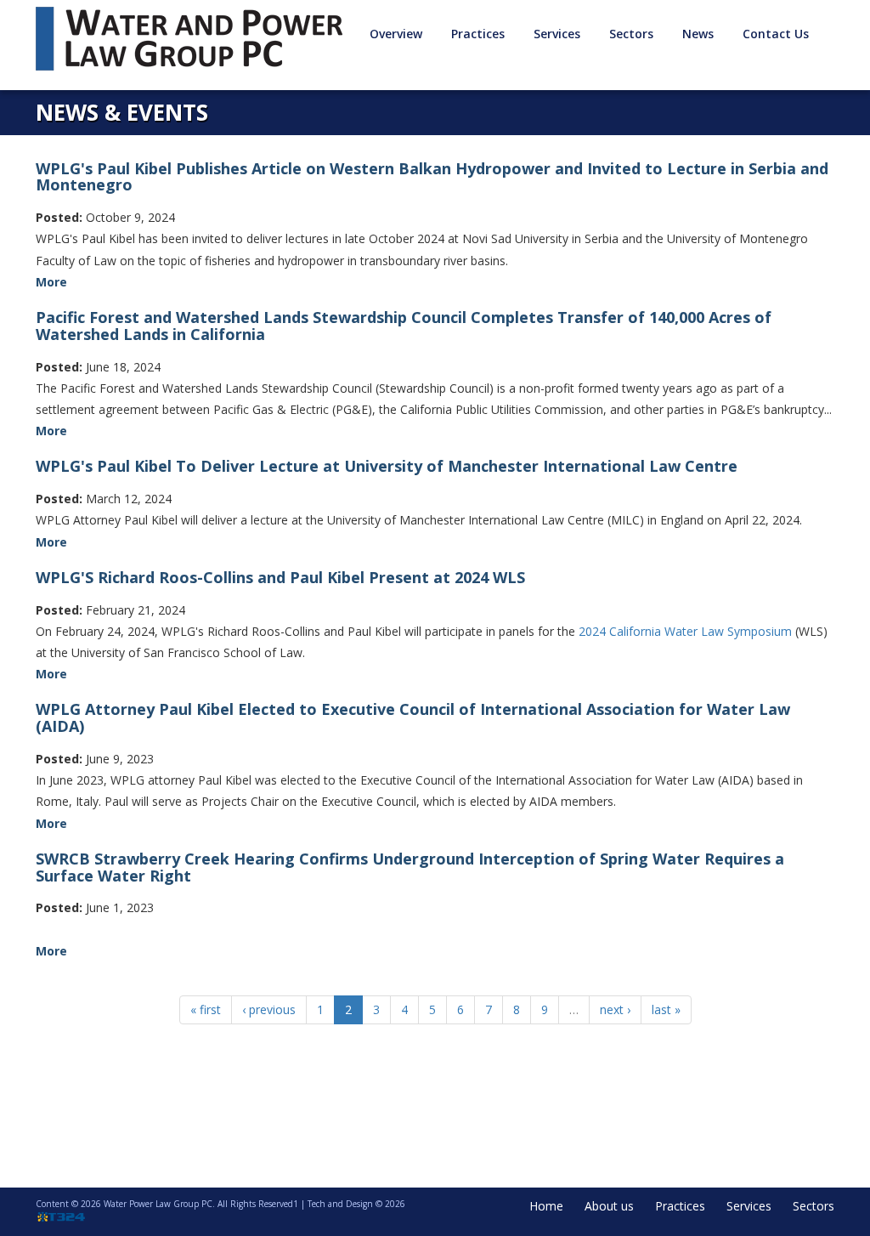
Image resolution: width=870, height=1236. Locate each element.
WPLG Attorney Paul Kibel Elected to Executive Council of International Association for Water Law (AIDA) (413, 717)
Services (748, 1206)
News (698, 34)
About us (609, 1206)
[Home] (195, 39)
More (51, 282)
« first (205, 1009)
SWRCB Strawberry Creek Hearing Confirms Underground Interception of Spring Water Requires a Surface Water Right (410, 867)
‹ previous (269, 1009)
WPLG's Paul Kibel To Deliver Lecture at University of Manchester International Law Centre (386, 466)
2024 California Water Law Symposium (685, 631)
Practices (680, 1206)
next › (615, 1009)
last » (666, 1009)
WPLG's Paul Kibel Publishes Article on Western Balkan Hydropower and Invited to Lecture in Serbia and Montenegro (432, 177)
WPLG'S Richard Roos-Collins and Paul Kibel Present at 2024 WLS (280, 577)
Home (546, 1206)
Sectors (813, 1206)
